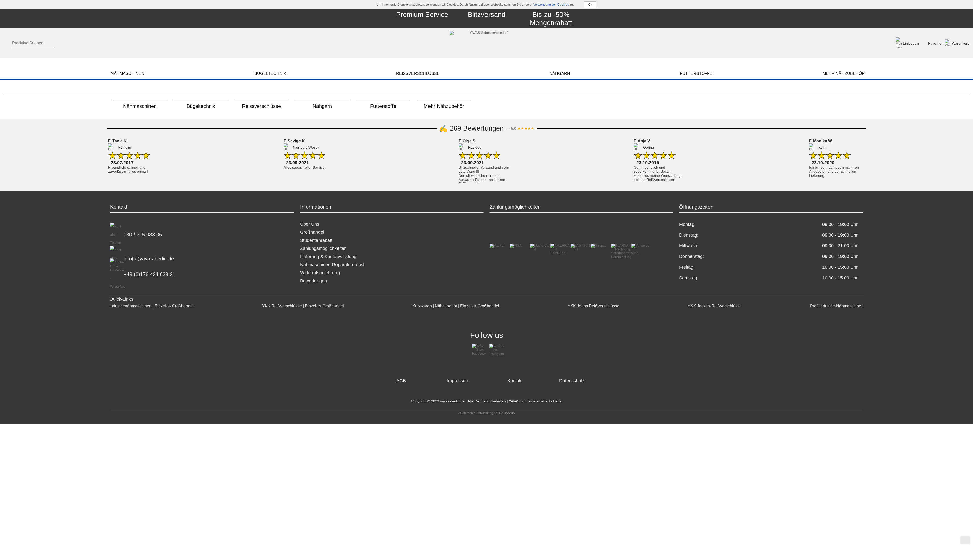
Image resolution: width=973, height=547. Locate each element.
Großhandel (312, 232)
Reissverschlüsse (261, 106)
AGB (401, 380)
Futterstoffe (383, 106)
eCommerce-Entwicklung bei (478, 413)
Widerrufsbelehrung (320, 272)
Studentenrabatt (316, 240)
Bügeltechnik (200, 106)
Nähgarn (322, 106)
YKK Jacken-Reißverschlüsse (715, 306)
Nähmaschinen (140, 106)
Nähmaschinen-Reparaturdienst (332, 264)
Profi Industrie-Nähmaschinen (837, 306)
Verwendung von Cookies (551, 4)
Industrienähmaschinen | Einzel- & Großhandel (151, 306)
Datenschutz (572, 380)
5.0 (522, 128)
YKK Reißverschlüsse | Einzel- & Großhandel (303, 306)
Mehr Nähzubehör (444, 106)
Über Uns (309, 224)
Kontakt (515, 380)
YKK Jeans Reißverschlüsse (593, 306)
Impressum (458, 380)
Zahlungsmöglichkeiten (323, 248)
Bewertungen (313, 280)
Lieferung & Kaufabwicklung (328, 256)
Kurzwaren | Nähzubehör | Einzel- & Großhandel (455, 306)
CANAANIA (507, 413)
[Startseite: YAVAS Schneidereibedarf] (486, 43)
